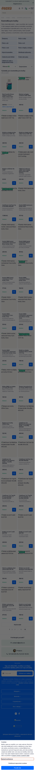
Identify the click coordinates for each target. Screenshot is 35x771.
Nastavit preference (7, 759)
